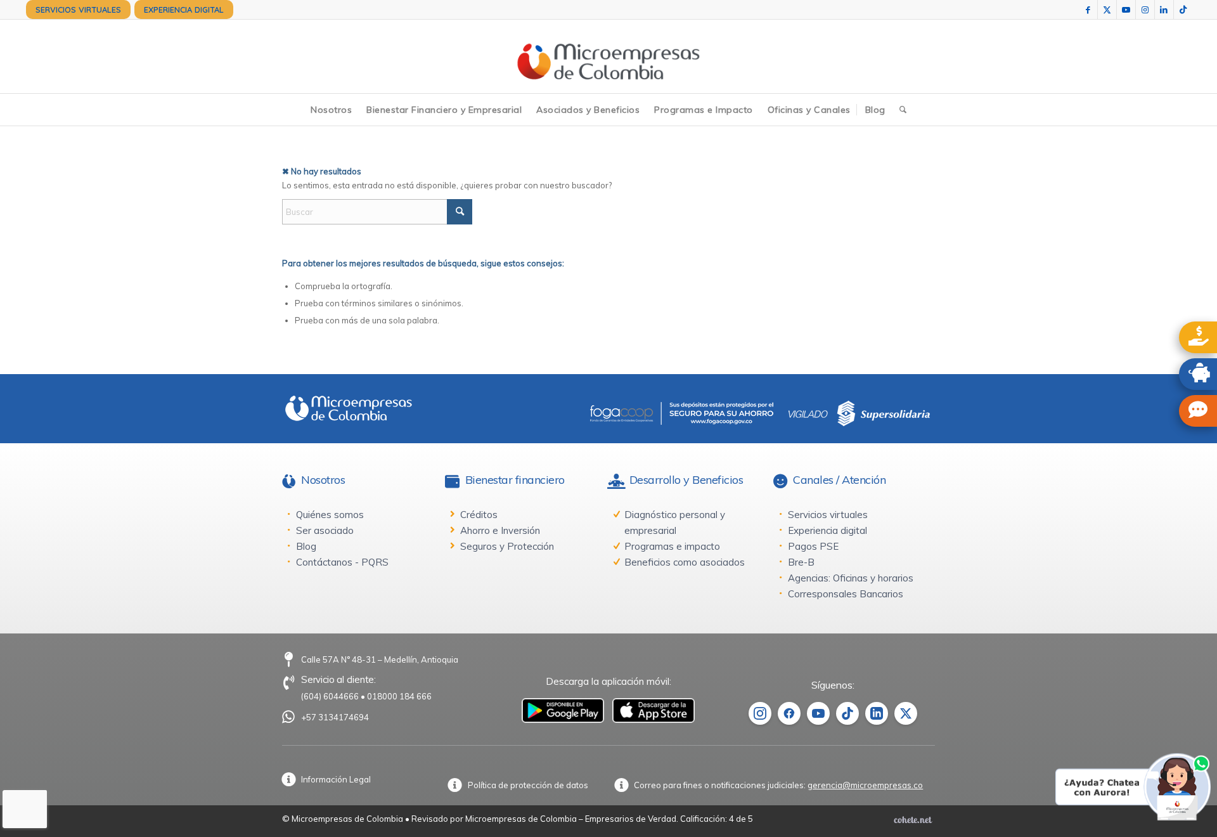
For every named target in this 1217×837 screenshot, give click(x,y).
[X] (905, 713)
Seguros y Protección (507, 546)
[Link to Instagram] (1145, 9)
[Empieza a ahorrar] (1198, 374)
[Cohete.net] (913, 819)
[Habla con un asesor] (1198, 411)
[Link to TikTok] (1183, 9)
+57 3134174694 (335, 717)
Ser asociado (325, 530)
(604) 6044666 (330, 696)
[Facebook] (789, 713)
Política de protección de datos (528, 785)
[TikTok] (847, 713)
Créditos (479, 515)
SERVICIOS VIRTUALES (78, 9)
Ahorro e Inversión (500, 530)
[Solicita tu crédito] (1198, 337)
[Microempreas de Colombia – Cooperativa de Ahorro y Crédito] (608, 56)
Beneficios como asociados (684, 562)
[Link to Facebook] (1088, 9)
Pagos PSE (813, 546)
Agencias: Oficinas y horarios (850, 578)
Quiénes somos (330, 515)
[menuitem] (78, 9)
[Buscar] (902, 110)
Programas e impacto (672, 546)
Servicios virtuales (828, 515)
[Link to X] (1107, 9)
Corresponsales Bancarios (845, 594)
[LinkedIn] (876, 713)
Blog (306, 546)
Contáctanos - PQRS (342, 562)
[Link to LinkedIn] (1164, 9)
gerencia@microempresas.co (865, 785)
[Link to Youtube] (1126, 9)
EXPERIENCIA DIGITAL (184, 9)
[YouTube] (818, 713)
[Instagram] (760, 713)
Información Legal (336, 779)
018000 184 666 (399, 696)
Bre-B (801, 562)
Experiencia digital (827, 530)
